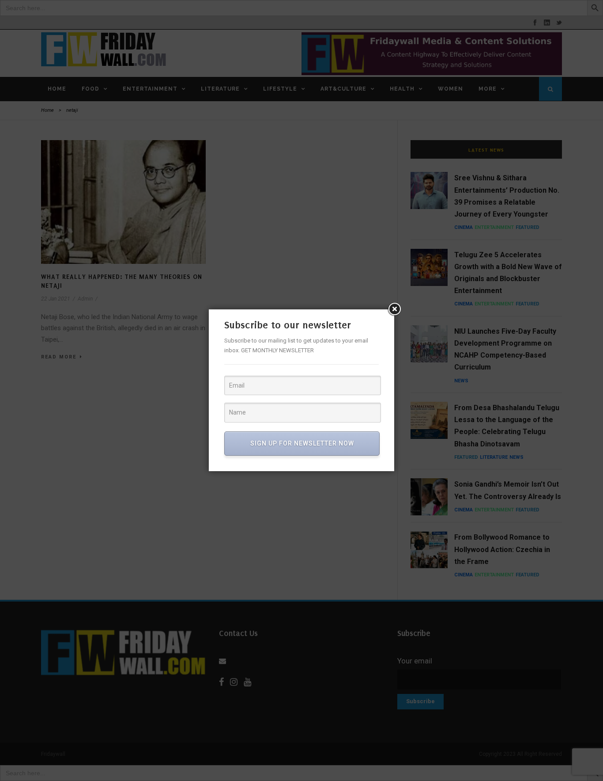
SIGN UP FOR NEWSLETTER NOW (302, 443)
